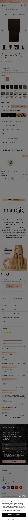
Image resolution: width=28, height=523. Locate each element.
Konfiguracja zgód (14, 519)
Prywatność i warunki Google (13, 510)
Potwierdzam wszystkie (14, 514)
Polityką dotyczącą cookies (15, 504)
